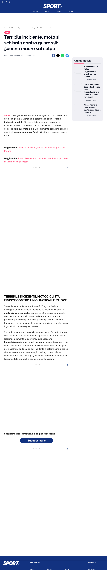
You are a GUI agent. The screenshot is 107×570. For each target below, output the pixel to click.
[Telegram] (9, 2)
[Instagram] (6, 2)
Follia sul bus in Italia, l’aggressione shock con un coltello (91, 71)
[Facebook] (3, 2)
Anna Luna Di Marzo (12, 56)
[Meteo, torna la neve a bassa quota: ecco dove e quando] (78, 110)
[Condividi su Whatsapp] (62, 55)
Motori (47, 11)
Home (6, 28)
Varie (7, 32)
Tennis (71, 11)
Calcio (35, 11)
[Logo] (53, 6)
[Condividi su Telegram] (67, 55)
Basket (59, 11)
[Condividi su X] (58, 55)
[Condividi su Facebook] (53, 55)
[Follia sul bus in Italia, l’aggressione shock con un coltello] (78, 73)
